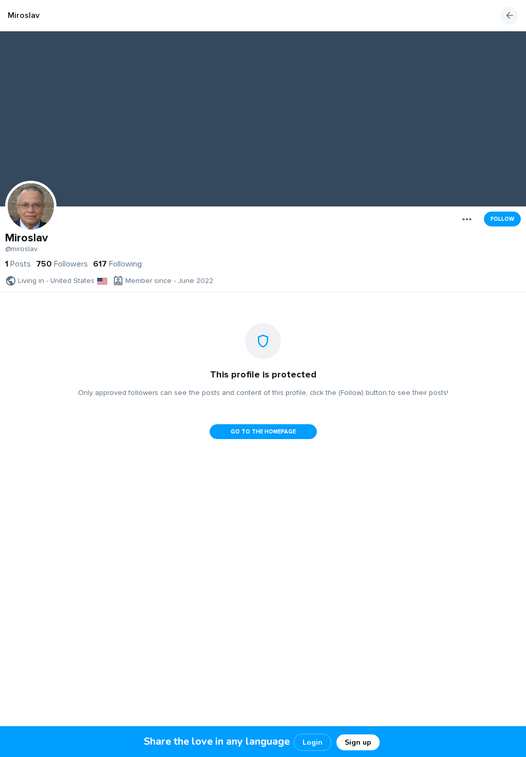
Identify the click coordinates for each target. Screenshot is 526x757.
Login (313, 742)
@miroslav (21, 249)
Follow (502, 219)
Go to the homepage (263, 431)
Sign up (358, 742)
